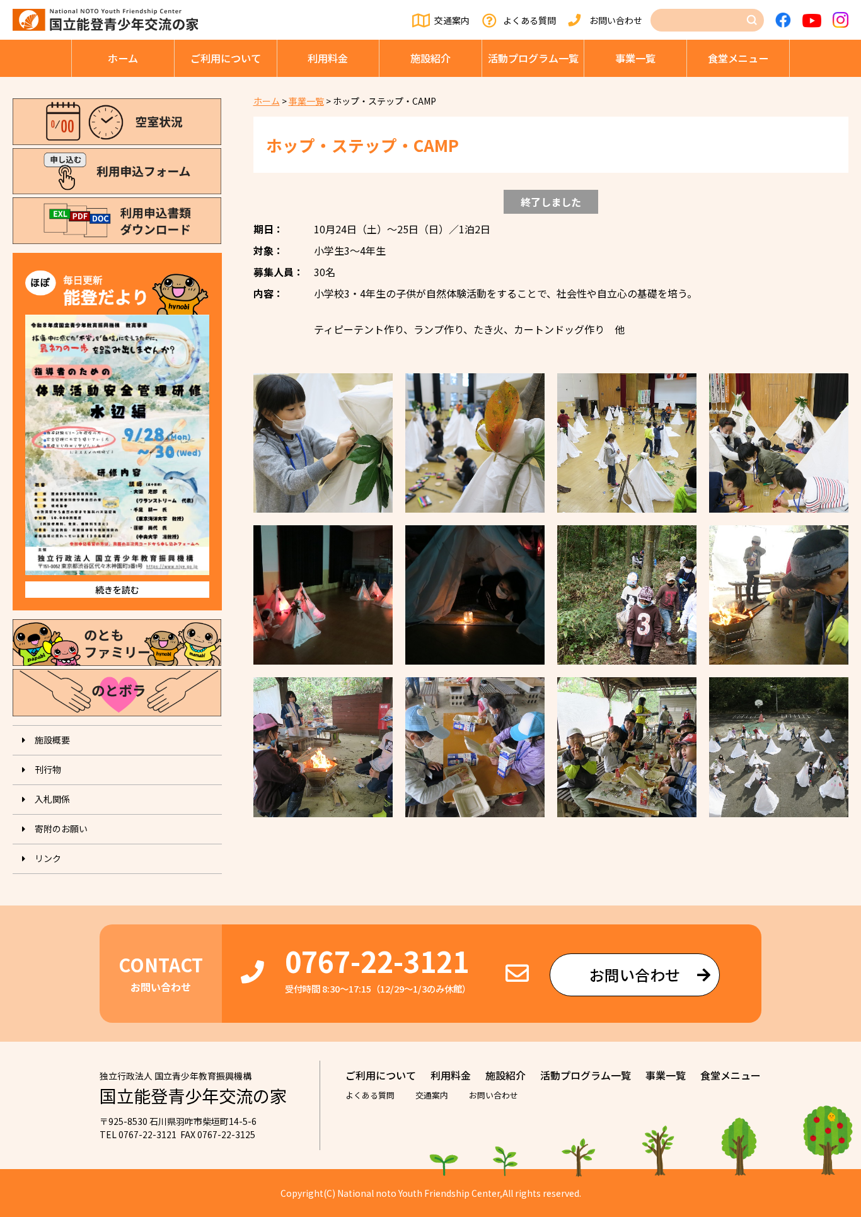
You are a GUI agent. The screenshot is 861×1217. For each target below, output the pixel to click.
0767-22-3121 (377, 960)
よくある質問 (529, 20)
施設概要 (52, 739)
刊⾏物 (48, 769)
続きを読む (117, 589)
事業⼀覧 (635, 58)
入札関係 (52, 799)
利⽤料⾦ (328, 58)
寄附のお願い (61, 828)
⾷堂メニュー (738, 58)
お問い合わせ (615, 20)
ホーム (123, 58)
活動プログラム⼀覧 (533, 58)
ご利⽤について (225, 58)
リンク (48, 858)
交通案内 (452, 20)
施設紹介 (430, 58)
